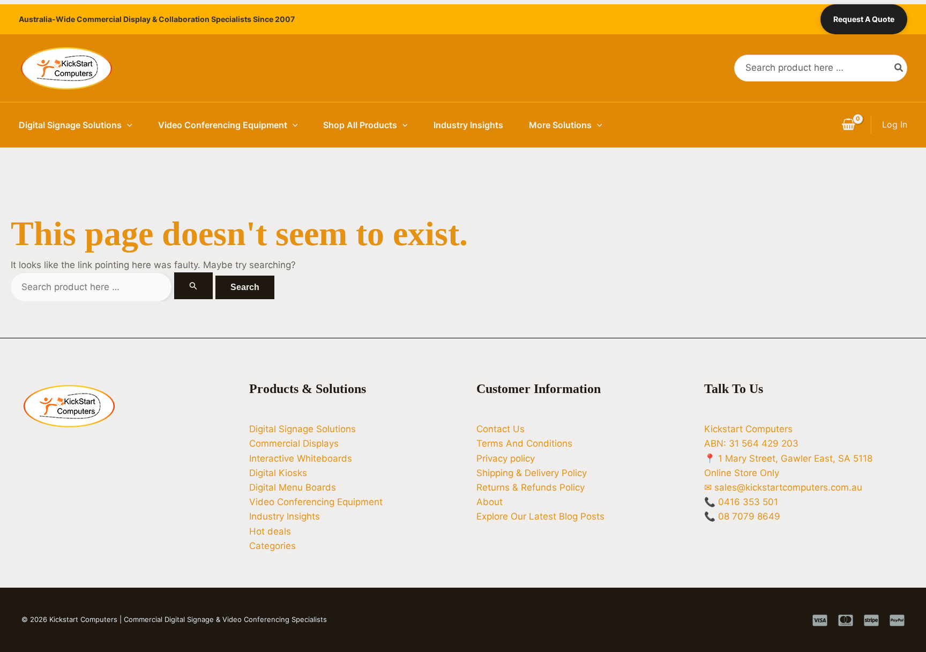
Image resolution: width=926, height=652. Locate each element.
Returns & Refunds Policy (530, 487)
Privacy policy (505, 458)
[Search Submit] (193, 285)
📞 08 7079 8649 (742, 516)
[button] (127, 125)
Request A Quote (863, 19)
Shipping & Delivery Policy (531, 473)
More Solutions (560, 125)
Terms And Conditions (524, 443)
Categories (272, 545)
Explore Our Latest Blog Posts (540, 516)
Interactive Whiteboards (300, 458)
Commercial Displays (294, 443)
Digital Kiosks (278, 473)
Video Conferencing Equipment (222, 125)
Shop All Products (360, 125)
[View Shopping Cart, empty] (848, 125)
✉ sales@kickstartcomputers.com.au (783, 487)
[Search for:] (113, 286)
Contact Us (500, 429)
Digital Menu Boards (292, 487)
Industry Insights (468, 125)
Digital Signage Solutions (70, 125)
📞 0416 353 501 (741, 502)
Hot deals (270, 531)
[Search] (899, 68)
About (489, 502)
